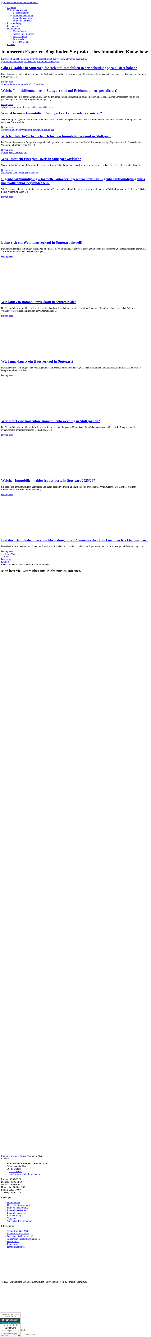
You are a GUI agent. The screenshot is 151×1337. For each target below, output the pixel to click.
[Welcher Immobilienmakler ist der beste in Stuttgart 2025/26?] (30, 474)
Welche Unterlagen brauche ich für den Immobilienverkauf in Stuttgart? (56, 136)
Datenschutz (13, 1241)
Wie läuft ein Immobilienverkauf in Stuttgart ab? (38, 302)
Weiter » (15, 554)
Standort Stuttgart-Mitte (18, 1231)
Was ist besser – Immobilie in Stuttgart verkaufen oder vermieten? (51, 113)
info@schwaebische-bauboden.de (24, 1174)
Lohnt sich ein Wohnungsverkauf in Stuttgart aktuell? (42, 242)
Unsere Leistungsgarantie (19, 1205)
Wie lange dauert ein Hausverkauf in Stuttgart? (37, 361)
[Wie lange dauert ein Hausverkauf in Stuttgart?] (30, 355)
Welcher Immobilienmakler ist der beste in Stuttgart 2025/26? (48, 480)
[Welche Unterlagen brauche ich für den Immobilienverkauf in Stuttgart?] (27, 130)
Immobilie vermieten (22, 20)
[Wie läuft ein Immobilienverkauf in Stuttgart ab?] (30, 296)
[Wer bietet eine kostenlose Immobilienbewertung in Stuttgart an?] (30, 414)
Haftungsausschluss (16, 1247)
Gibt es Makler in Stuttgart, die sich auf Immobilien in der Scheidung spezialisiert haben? (69, 68)
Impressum (12, 1244)
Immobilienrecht (38, 59)
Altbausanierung (23, 59)
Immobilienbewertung (23, 15)
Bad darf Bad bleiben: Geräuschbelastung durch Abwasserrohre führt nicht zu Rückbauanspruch (74, 540)
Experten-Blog (14, 23)
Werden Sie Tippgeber (23, 34)
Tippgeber (12, 1218)
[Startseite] (19, 2)
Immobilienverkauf (55, 59)
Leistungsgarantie (21, 12)
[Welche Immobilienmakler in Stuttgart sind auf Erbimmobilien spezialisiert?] (23, 84)
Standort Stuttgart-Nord (18, 1233)
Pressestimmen (20, 36)
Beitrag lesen (7, 81)
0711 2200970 (15, 1171)
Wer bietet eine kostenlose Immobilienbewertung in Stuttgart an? (50, 421)
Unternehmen (13, 28)
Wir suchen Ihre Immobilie (19, 1221)
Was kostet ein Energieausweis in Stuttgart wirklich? (41, 159)
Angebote (11, 7)
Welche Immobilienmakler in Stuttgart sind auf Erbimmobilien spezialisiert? (59, 90)
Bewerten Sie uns (21, 42)
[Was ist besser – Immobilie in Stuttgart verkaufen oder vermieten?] (27, 107)
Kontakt (11, 44)
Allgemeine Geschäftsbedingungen (23, 1239)
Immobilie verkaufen (22, 18)
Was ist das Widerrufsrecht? (20, 1236)
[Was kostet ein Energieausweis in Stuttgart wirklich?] (14, 152)
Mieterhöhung (70, 59)
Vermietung (82, 59)
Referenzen (12, 26)
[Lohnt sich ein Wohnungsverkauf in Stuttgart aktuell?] (30, 236)
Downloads (18, 39)
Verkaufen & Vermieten (18, 10)
